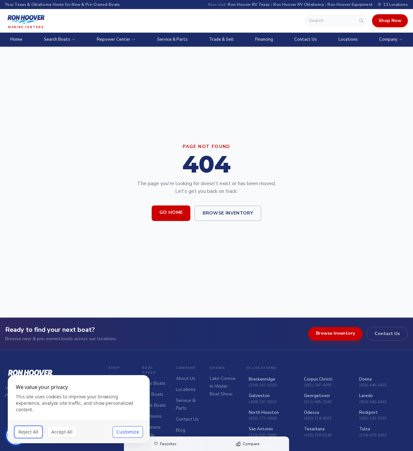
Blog (180, 430)
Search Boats (57, 39)
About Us (185, 378)
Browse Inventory (228, 213)
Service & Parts (172, 39)
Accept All (62, 432)
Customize (127, 432)
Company (388, 39)
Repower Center (113, 39)
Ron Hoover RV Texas (249, 4)
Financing (264, 39)
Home (16, 39)
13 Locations (395, 4)
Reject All (28, 432)
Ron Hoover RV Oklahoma (298, 4)
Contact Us (305, 39)
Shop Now (389, 20)
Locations (348, 39)
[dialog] (79, 409)
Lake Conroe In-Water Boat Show (223, 386)
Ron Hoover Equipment (349, 4)
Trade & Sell (221, 39)
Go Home (171, 212)
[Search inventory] (361, 21)
